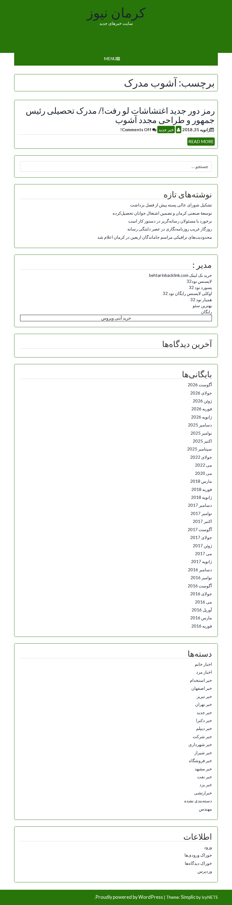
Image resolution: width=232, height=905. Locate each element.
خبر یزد (205, 784)
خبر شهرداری (200, 744)
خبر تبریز (204, 696)
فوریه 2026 (201, 408)
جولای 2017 (201, 537)
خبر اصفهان (201, 688)
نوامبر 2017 (201, 513)
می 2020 (203, 473)
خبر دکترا (204, 720)
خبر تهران (203, 704)
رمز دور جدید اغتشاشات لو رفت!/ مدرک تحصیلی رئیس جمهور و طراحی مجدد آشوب (120, 115)
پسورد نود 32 (200, 287)
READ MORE (201, 141)
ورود (208, 847)
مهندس (205, 808)
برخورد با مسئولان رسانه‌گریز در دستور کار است (170, 220)
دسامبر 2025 (200, 424)
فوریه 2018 (201, 489)
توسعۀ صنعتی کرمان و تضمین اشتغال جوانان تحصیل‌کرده (162, 213)
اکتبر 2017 (202, 521)
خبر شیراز (203, 752)
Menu (110, 58)
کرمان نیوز (116, 13)
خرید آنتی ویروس (116, 317)
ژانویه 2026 (201, 416)
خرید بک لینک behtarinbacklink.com (180, 275)
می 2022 (203, 464)
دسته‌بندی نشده (198, 800)
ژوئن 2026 (202, 400)
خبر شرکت (202, 736)
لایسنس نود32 (199, 281)
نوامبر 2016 (201, 577)
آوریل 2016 (202, 609)
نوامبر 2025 (201, 433)
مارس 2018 (201, 481)
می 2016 (203, 601)
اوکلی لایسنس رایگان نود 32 (187, 293)
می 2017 (203, 553)
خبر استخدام (201, 680)
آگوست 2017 (200, 529)
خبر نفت (204, 776)
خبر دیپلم (204, 728)
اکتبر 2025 (202, 440)
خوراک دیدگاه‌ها (198, 863)
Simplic (188, 897)
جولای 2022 (201, 457)
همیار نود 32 (201, 299)
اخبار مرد (204, 672)
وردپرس (204, 871)
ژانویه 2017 (201, 561)
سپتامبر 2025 (199, 448)
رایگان (206, 311)
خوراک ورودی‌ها (198, 854)
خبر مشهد (203, 768)
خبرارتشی (203, 792)
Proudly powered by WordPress (129, 897)
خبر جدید (166, 129)
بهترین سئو (202, 305)
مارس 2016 (201, 617)
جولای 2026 (201, 392)
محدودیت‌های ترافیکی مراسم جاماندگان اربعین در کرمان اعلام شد (154, 237)
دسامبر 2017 (200, 505)
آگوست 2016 (200, 585)
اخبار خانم (203, 664)
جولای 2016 (201, 593)
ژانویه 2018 (201, 497)
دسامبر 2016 (200, 569)
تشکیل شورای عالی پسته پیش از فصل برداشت (171, 204)
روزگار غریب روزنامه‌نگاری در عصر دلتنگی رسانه (169, 228)
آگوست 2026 (200, 384)
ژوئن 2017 (202, 545)
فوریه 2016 (201, 625)
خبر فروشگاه (200, 760)
